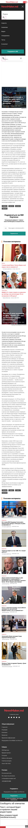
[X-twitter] (11, 717)
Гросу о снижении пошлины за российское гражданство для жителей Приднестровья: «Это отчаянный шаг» (14, 609)
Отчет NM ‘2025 (6, 763)
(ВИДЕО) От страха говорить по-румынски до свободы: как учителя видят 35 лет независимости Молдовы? (14, 294)
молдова (18, 206)
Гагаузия (4, 755)
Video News (4, 290)
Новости (5, 310)
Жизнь (4, 94)
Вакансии (4, 735)
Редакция (4, 729)
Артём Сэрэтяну (5, 583)
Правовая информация (8, 737)
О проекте (5, 727)
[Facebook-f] (8, 717)
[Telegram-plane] (19, 717)
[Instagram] (14, 717)
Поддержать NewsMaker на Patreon (12, 740)
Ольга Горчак (6, 106)
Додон (11, 490)
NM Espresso (5, 750)
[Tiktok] (16, 717)
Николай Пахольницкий (7, 666)
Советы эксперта (6, 760)
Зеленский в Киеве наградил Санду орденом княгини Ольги (12, 637)
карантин (11, 206)
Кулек (18, 490)
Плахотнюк (4, 492)
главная (4, 206)
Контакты (4, 732)
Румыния (4, 208)
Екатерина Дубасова (7, 268)
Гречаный (5, 490)
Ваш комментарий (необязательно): (9, 816)
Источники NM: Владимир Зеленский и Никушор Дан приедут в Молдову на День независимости (13, 523)
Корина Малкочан (6, 297)
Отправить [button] (3, 827)
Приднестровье (6, 752)
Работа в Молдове (7, 758)
